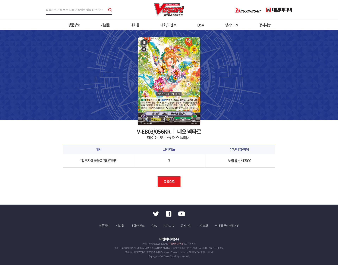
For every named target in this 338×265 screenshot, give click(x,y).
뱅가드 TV (231, 24)
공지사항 (265, 24)
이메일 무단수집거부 (227, 225)
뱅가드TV (169, 225)
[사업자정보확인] (175, 243)
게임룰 (105, 24)
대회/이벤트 (168, 24)
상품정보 (74, 24)
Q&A (200, 24)
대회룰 (134, 24)
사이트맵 (203, 225)
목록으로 (169, 181)
